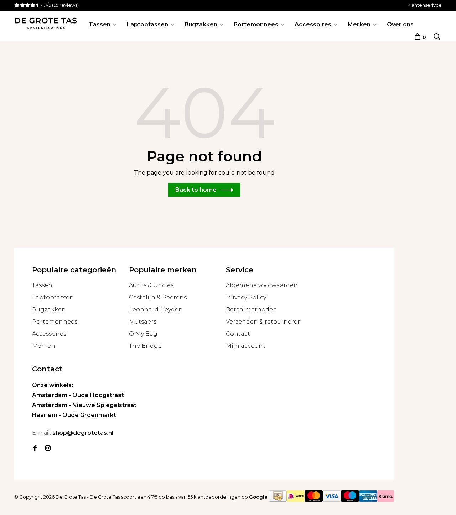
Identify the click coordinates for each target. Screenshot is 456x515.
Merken (359, 24)
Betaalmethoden (251, 309)
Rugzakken (201, 24)
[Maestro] (350, 499)
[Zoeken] (437, 37)
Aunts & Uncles (151, 285)
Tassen (99, 24)
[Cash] (278, 499)
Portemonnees (256, 24)
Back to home (196, 189)
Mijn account (245, 346)
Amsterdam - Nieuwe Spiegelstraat (84, 405)
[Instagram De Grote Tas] (48, 448)
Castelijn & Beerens (158, 297)
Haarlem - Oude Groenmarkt (74, 415)
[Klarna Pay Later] (385, 499)
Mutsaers (142, 321)
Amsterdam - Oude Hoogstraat (78, 395)
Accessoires (313, 24)
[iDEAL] (296, 499)
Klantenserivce (424, 5)
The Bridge (145, 346)
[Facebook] (35, 448)
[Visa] (332, 499)
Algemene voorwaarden (262, 285)
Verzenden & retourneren (264, 321)
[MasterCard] (314, 499)
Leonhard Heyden (156, 309)
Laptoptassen (147, 24)
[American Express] (368, 499)
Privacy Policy (246, 297)
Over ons (400, 24)
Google (258, 497)
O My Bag (143, 333)
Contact (238, 333)
